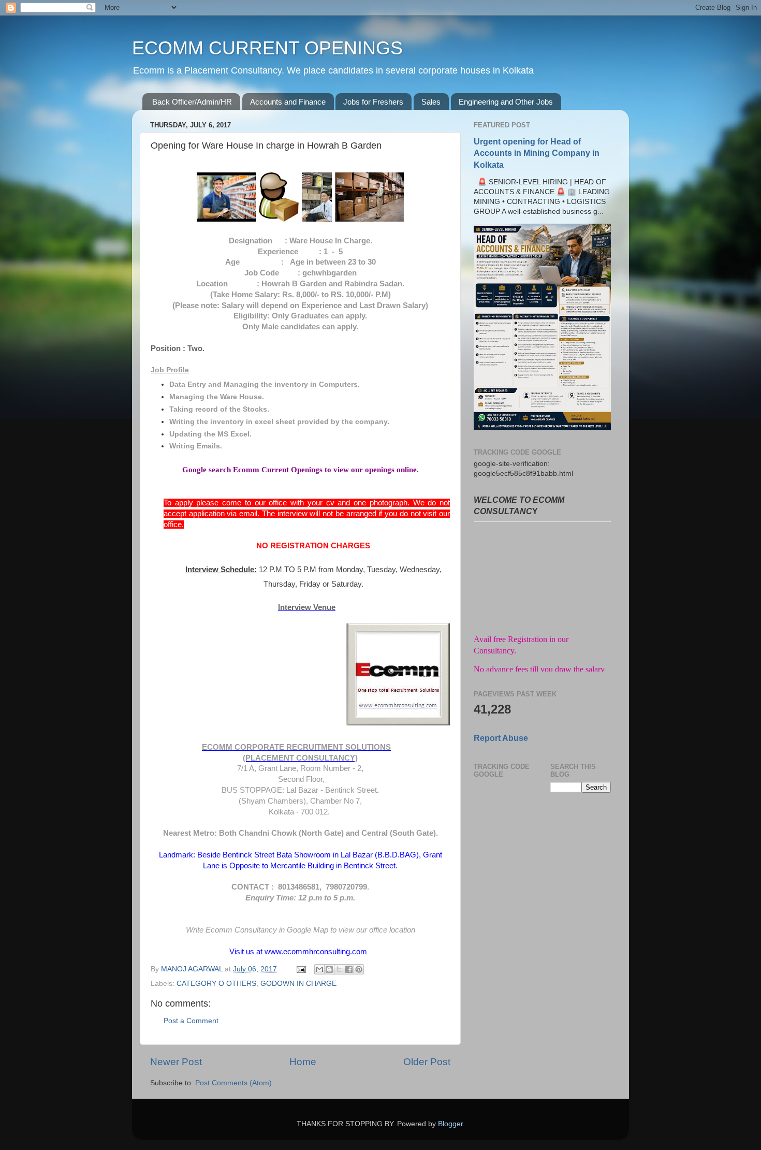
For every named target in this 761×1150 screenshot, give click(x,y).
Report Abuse (501, 738)
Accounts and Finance (288, 101)
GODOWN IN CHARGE (298, 983)
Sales (431, 101)
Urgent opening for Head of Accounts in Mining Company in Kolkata (536, 153)
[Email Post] (300, 969)
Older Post (426, 1061)
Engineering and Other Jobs (506, 101)
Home (302, 1061)
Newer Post (176, 1061)
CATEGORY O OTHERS (216, 983)
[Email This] (319, 969)
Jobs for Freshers (373, 101)
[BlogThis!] (329, 969)
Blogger (450, 1124)
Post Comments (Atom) (233, 1083)
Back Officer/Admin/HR (192, 101)
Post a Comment (191, 1021)
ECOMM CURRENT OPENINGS (267, 48)
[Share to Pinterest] (359, 969)
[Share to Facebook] (349, 969)
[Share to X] (339, 969)
